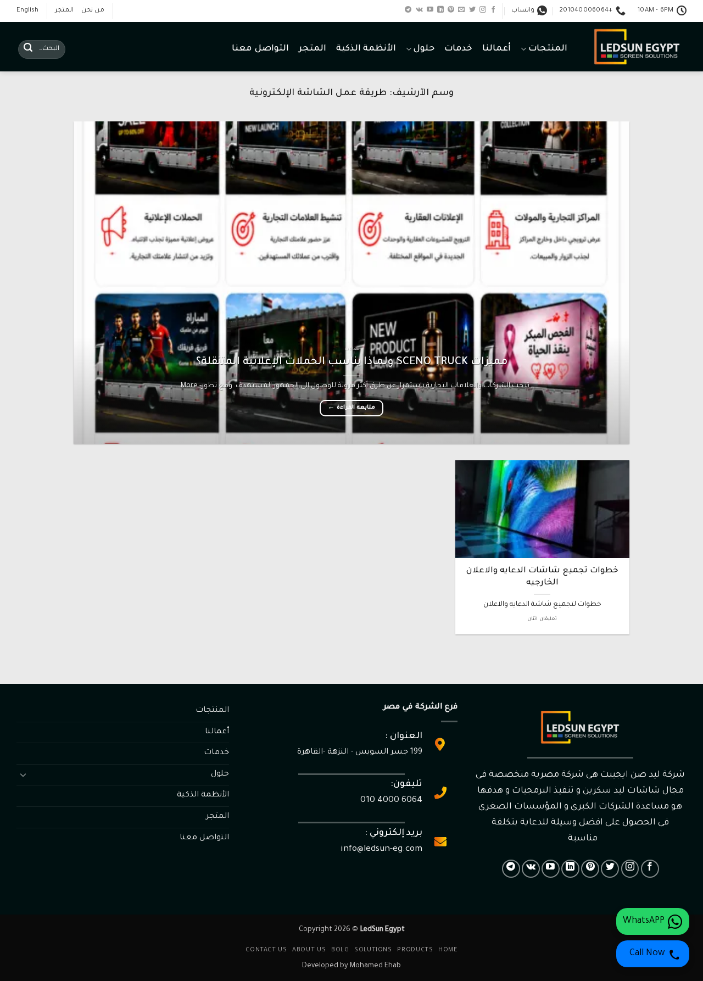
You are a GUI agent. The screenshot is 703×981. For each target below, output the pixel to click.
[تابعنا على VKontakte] (419, 10)
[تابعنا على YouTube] (430, 10)
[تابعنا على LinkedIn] (440, 10)
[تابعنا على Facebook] (493, 10)
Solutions (373, 950)
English (27, 10)
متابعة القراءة (351, 408)
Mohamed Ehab (375, 966)
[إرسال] (28, 49)
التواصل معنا (260, 49)
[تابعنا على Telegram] (408, 10)
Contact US (266, 950)
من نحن (92, 10)
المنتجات (547, 49)
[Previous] (604, 282)
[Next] (91, 282)
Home (447, 950)
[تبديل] (23, 774)
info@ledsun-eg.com (381, 849)
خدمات (458, 49)
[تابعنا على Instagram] (482, 10)
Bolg (340, 950)
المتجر (64, 10)
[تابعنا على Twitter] (472, 10)
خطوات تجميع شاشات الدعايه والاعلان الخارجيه (542, 577)
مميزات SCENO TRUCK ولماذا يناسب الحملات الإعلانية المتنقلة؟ (351, 362)
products (415, 950)
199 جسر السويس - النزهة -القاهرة (359, 752)
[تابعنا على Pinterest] (451, 10)
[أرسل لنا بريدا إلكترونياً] (461, 10)
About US (309, 950)
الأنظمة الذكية (366, 49)
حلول (423, 49)
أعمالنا (496, 49)
